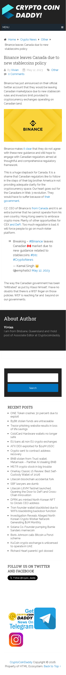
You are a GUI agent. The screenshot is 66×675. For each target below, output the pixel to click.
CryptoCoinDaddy (21, 662)
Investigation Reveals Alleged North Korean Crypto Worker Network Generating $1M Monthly (32, 519)
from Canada (40, 208)
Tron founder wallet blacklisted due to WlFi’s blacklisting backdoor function (34, 509)
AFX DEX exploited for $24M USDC (32, 446)
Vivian (15, 70)
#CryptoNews (23, 259)
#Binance (36, 241)
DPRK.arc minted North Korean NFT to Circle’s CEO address (32, 501)
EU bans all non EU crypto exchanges (33, 441)
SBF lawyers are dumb (24, 483)
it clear (27, 148)
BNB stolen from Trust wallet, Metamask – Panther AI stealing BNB (33, 460)
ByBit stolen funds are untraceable (32, 421)
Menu (6, 27)
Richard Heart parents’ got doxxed (31, 550)
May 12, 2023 (41, 270)
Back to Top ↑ (52, 666)
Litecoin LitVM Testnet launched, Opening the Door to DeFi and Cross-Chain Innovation (33, 492)
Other (54, 70)
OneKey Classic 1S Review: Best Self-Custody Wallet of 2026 (33, 473)
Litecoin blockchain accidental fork (32, 479)
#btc (34, 255)
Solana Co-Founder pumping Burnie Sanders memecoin (32, 528)
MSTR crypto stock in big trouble (31, 466)
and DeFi (15, 224)
